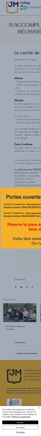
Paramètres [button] (20, 432)
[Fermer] (38, 409)
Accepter (20, 422)
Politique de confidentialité (21, 417)
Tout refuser (20, 427)
